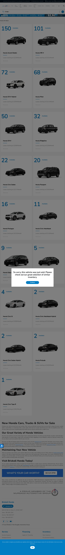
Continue (32, 282)
